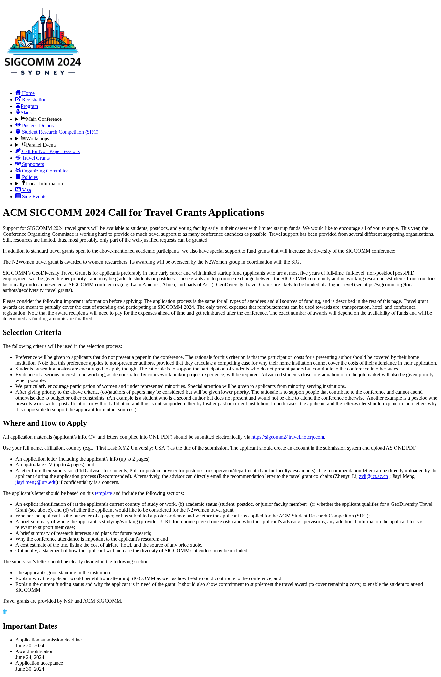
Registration (33, 99)
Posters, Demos (37, 125)
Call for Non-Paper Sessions (50, 151)
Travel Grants (35, 158)
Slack (26, 112)
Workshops (37, 138)
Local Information (44, 183)
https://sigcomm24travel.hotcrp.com (287, 437)
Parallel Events (41, 145)
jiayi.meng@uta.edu (35, 482)
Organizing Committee (44, 170)
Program (29, 106)
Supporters (32, 164)
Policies (29, 177)
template (103, 493)
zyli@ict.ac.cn (373, 476)
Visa (26, 190)
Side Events (33, 196)
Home (28, 93)
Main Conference (44, 119)
